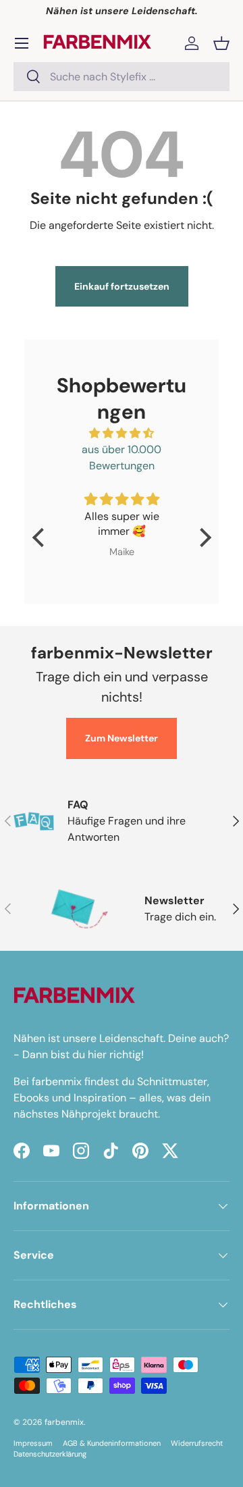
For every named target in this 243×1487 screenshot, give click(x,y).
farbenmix (64, 1422)
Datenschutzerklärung (50, 1454)
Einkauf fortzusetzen (121, 286)
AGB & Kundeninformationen (112, 1443)
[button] (221, 43)
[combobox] (122, 76)
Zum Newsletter (121, 738)
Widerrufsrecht (197, 1443)
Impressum (33, 1443)
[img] (122, 433)
